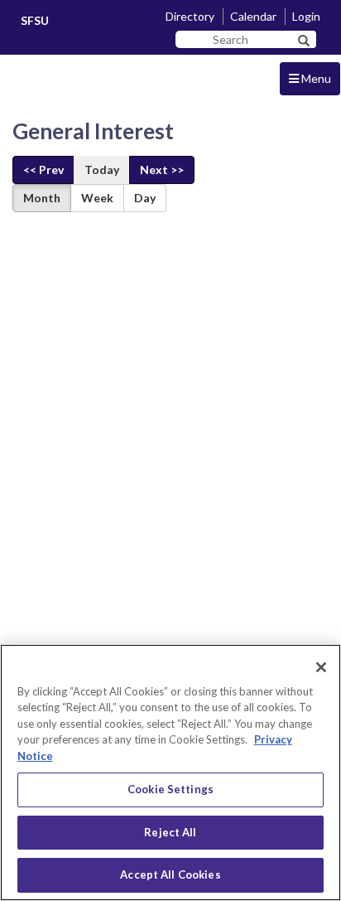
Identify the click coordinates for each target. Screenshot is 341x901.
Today (101, 169)
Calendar (253, 16)
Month (41, 198)
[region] (170, 772)
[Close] (321, 667)
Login (306, 16)
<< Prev (43, 169)
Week (97, 198)
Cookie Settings (170, 789)
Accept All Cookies (170, 874)
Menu (315, 78)
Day (145, 198)
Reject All (170, 832)
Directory (190, 16)
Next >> (162, 169)
